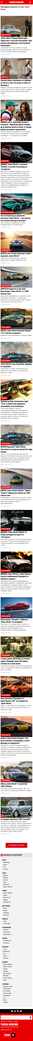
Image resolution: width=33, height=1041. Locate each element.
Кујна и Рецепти (7, 978)
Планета (5, 919)
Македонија (6, 862)
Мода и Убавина (7, 964)
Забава (4, 938)
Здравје (5, 900)
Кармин (5, 962)
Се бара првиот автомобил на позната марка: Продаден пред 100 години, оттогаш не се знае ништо (15, 661)
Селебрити (6, 913)
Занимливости (7, 934)
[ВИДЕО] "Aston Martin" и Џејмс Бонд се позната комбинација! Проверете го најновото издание (16, 576)
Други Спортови (7, 887)
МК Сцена (6, 915)
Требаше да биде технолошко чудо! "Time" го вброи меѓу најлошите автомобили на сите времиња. (14, 404)
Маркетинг (10, 1021)
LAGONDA (4, 398)
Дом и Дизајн (7, 973)
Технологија (6, 923)
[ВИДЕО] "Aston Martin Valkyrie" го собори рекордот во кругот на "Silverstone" (14, 534)
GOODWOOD (5, 161)
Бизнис (5, 956)
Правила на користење (6, 1030)
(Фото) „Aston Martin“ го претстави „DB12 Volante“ (14, 785)
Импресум (3, 1021)
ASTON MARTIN (5, 250)
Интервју (5, 947)
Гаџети (5, 1000)
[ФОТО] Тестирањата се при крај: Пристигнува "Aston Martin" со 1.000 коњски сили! (14, 291)
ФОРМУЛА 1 (5, 77)
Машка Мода (6, 989)
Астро (5, 980)
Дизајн (5, 895)
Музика (5, 910)
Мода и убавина (7, 893)
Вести (4, 860)
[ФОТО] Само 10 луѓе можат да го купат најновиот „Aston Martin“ (16, 254)
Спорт (4, 873)
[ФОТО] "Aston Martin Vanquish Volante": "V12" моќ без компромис (16, 331)
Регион (5, 865)
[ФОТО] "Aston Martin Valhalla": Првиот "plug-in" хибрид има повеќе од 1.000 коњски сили (16, 493)
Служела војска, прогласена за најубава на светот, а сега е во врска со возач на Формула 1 (16, 83)
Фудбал (5, 875)
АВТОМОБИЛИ (5, 655)
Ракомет (5, 880)
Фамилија (6, 976)
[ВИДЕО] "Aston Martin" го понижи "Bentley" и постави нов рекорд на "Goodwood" (14, 167)
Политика (6, 958)
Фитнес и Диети (7, 967)
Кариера (5, 971)
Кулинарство (6, 902)
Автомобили (6, 928)
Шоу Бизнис (6, 951)
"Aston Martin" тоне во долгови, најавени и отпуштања (16, 365)
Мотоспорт (6, 884)
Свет (4, 867)
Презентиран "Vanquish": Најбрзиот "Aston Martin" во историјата (14, 620)
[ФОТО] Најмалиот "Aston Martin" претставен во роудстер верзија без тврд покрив (16, 449)
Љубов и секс (7, 897)
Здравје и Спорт (7, 986)
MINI (2, 816)
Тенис (4, 882)
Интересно (6, 943)
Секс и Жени (6, 991)
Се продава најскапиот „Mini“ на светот (15, 819)
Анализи (5, 869)
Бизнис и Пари (7, 993)
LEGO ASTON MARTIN (7, 212)
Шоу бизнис (6, 906)
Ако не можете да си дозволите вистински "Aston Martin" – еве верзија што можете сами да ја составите (15, 218)
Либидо (5, 969)
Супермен (5, 984)
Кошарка (5, 878)
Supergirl (5, 1002)
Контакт (16, 1021)
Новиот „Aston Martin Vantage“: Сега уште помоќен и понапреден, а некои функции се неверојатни (15, 740)
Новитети (6, 930)
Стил (4, 954)
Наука (5, 921)
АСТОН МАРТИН (6, 35)
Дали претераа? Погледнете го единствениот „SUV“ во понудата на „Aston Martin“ (14, 701)
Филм (4, 908)
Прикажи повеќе (16, 845)
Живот (4, 891)
